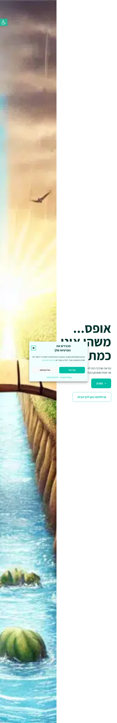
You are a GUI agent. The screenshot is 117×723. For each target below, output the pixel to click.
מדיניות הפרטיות (48, 360)
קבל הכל (72, 370)
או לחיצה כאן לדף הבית (91, 397)
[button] (3, 22)
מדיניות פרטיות (52, 377)
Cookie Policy (66, 377)
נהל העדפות (45, 370)
